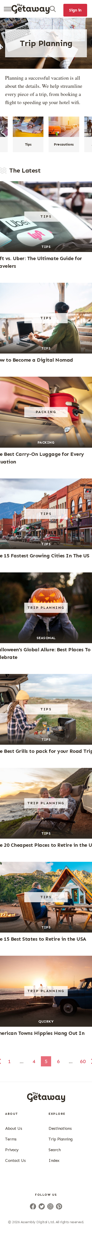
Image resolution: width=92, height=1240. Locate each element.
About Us (13, 1128)
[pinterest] (59, 1206)
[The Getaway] (46, 1100)
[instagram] (50, 1206)
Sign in (75, 10)
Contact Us (15, 1160)
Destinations (60, 1128)
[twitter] (42, 1206)
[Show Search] (53, 9)
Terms (11, 1139)
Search (55, 1149)
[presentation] (31, 9)
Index (54, 1160)
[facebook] (33, 1206)
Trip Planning (61, 1139)
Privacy (12, 1149)
